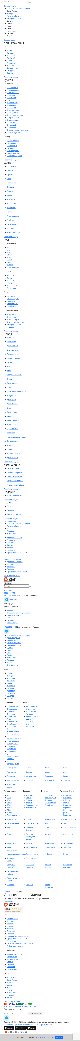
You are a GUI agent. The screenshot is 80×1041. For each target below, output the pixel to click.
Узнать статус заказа (12, 559)
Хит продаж (12, 13)
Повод (9, 28)
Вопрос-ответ (12, 540)
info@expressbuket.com (26, 1006)
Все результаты (10, 6)
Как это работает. (47, 1037)
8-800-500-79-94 (10, 593)
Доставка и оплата (14, 538)
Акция (9, 36)
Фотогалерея (12, 959)
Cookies (49, 1024)
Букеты (10, 21)
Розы (9, 26)
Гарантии (11, 967)
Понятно (59, 1038)
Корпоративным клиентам (18, 936)
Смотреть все (9, 40)
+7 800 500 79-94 (10, 627)
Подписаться (35, 1013)
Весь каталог (12, 977)
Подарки (10, 33)
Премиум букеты (14, 16)
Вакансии (11, 931)
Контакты (11, 550)
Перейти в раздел (11, 77)
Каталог (8, 583)
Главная (7, 891)
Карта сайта (12, 957)
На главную (8, 901)
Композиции (12, 31)
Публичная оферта (15, 946)
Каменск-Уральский (12, 576)
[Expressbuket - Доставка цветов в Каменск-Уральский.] (11, 579)
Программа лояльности (17, 552)
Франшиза (11, 941)
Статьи (10, 545)
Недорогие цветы (14, 18)
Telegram (13, 599)
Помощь (10, 569)
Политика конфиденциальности (20, 943)
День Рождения (13, 11)
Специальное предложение (18, 8)
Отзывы (10, 542)
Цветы (9, 23)
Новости (10, 547)
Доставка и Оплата (14, 562)
